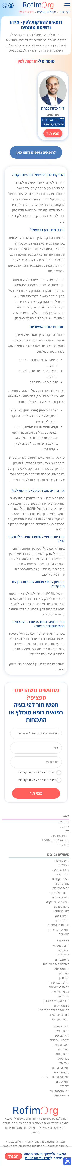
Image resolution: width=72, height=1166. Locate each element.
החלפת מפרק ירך (59, 982)
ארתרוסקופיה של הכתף (55, 1001)
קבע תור (52, 133)
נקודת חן (64, 978)
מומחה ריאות (61, 1072)
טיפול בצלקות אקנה (57, 902)
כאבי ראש (63, 1049)
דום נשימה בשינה (59, 1015)
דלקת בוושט (62, 1035)
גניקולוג (64, 1086)
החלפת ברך (62, 920)
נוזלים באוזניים (60, 897)
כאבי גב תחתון (61, 911)
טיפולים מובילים (46, 12)
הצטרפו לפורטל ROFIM (55, 840)
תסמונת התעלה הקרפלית (54, 1010)
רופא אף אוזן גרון (59, 1068)
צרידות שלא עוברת (58, 925)
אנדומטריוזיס (61, 969)
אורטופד (64, 1063)
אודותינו (64, 827)
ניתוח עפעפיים (60, 1019)
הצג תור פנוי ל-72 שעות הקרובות (37, 780)
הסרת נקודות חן (60, 1026)
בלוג (66, 831)
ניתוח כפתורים (60, 888)
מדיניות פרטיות (60, 836)
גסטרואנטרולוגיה (59, 1040)
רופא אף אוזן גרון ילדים (56, 1077)
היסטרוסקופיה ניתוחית (56, 964)
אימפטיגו (64, 865)
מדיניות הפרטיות (37, 1158)
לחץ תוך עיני (62, 884)
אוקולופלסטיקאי (59, 1091)
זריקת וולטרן (62, 860)
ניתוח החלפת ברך (59, 893)
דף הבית (65, 12)
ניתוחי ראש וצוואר (59, 987)
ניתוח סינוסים (61, 1054)
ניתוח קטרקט (61, 907)
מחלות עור (63, 941)
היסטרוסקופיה (61, 1045)
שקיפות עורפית (60, 992)
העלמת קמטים (60, 879)
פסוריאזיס (63, 1058)
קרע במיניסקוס (60, 870)
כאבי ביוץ (64, 973)
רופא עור (64, 934)
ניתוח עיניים (62, 1031)
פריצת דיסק (62, 916)
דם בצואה (63, 996)
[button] (67, 1161)
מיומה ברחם (62, 959)
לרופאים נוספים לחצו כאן (36, 152)
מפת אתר (63, 845)
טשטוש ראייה (61, 1006)
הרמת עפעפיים (60, 946)
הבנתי (13, 1156)
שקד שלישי (62, 874)
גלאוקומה (63, 950)
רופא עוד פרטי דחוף (57, 930)
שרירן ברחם (62, 955)
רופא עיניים (62, 1081)
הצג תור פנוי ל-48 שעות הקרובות (37, 772)
